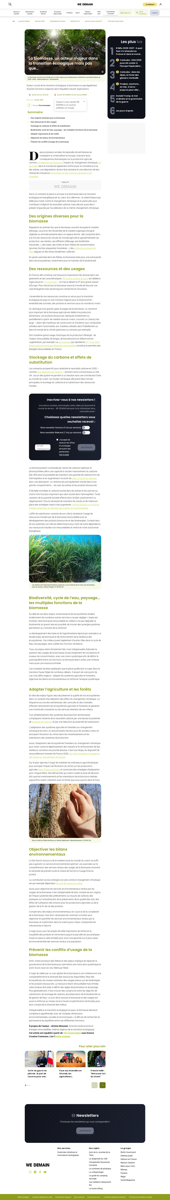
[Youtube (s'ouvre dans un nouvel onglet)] (45, 1172)
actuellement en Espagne (49, 162)
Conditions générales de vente (42, 1197)
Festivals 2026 (40, 21)
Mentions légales (23, 1197)
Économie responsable (57, 13)
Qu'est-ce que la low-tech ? (94, 21)
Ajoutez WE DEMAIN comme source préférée (72, 95)
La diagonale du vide (98, 1159)
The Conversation (72, 1033)
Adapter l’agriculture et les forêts (45, 134)
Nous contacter (79, 1197)
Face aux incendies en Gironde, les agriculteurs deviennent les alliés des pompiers (70, 1073)
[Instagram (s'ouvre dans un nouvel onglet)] (30, 1172)
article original (62, 1036)
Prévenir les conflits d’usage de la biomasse (50, 142)
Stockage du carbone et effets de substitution (50, 126)
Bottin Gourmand (128, 1152)
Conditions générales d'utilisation (115, 1197)
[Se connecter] (160, 4)
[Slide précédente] (95, 1085)
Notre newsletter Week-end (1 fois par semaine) (60, 432)
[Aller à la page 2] (27, 1085)
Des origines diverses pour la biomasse (48, 118)
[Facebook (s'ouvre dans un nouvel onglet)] (40, 1172)
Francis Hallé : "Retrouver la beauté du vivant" (101, 1073)
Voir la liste (64, 455)
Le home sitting (96, 1188)
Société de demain (43, 13)
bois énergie (64, 342)
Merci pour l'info (128, 1166)
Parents (124, 1173)
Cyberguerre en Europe (57, 21)
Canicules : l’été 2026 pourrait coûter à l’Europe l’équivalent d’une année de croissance (130, 63)
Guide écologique (142, 13)
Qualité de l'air (75, 21)
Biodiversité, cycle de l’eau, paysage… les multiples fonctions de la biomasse (64, 130)
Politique (70, 13)
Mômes (124, 1169)
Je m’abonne (150, 4)
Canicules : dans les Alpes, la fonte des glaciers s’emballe (130, 75)
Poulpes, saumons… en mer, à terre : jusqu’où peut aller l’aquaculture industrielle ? (130, 87)
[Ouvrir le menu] (10, 4)
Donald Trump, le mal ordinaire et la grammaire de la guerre (129, 98)
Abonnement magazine (63, 1197)
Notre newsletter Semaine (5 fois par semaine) (60, 427)
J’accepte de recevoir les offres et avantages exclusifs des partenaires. (67, 447)
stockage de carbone (42, 722)
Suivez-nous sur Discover (40, 95)
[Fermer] (84, 101)
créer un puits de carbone (84, 478)
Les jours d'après (24, 21)
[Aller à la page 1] (25, 1085)
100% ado (99, 13)
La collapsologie (96, 1172)
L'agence (155, 13)
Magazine (127, 13)
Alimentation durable (29, 13)
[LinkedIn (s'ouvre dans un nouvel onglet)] (35, 1172)
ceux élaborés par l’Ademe (49, 372)
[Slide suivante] (103, 1085)
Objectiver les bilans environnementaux (48, 138)
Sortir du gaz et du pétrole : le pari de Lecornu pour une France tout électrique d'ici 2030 (39, 1073)
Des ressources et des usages (44, 122)
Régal (123, 1176)
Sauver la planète (16, 13)
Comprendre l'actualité (110, 13)
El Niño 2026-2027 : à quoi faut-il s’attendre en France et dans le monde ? (129, 51)
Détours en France (129, 1159)
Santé (77, 13)
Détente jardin (127, 1156)
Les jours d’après (124, 110)
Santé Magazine (128, 1180)
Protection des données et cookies (140, 1197)
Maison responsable (88, 13)
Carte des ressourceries (115, 21)
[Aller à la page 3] (29, 1085)
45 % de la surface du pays (75, 278)
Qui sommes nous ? (94, 1197)
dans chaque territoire (49, 769)
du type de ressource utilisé (69, 883)
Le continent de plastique (100, 1168)
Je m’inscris (85, 1130)
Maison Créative (128, 1162)
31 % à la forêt (50, 282)
